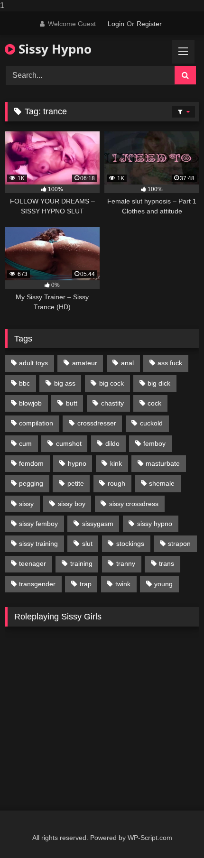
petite (75, 483)
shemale (162, 483)
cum (25, 443)
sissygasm (97, 523)
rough (116, 483)
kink (116, 463)
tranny (125, 563)
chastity (112, 403)
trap (86, 584)
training (81, 563)
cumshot (69, 443)
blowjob (30, 403)
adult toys (33, 363)
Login (116, 24)
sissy (26, 503)
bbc (24, 383)
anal (127, 363)
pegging (31, 483)
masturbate (163, 463)
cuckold (151, 423)
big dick (159, 383)
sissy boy (71, 503)
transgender (37, 584)
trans (166, 563)
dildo (112, 443)
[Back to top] (174, 831)
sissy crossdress (133, 503)
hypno (77, 463)
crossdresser (96, 423)
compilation (36, 423)
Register (149, 24)
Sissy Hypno (53, 48)
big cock (111, 383)
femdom (31, 463)
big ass (64, 383)
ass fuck (170, 363)
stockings (130, 543)
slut (87, 543)
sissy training (38, 543)
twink (122, 584)
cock (154, 403)
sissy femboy (38, 523)
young (163, 584)
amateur (84, 363)
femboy (154, 443)
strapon (179, 543)
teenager (32, 563)
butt (71, 403)
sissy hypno (154, 523)
